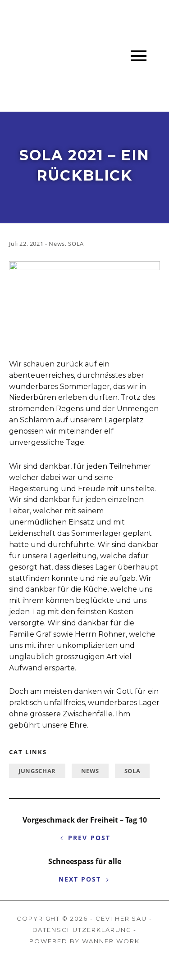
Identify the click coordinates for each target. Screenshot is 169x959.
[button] (138, 56)
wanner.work (111, 941)
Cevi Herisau (121, 918)
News (90, 771)
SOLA (132, 771)
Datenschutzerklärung (82, 929)
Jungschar (37, 771)
